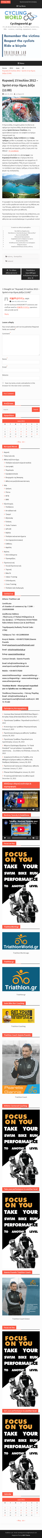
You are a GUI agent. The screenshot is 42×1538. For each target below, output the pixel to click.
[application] (21, 801)
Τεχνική (8, 569)
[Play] (5, 809)
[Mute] (33, 809)
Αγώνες (10, 256)
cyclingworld (20, 94)
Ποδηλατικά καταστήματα (16, 536)
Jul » (23, 442)
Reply (7, 314)
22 (26, 434)
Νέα (5, 485)
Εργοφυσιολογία (12, 474)
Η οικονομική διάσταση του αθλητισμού (19, 776)
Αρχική (6, 452)
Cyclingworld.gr (21, 23)
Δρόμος (8, 488)
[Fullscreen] (37, 809)
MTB (7, 496)
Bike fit (8, 573)
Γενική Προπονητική (13, 566)
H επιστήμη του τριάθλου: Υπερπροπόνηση (20, 727)
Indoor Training (11, 577)
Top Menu (22, 6)
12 (10, 431)
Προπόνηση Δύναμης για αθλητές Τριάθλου (20, 733)
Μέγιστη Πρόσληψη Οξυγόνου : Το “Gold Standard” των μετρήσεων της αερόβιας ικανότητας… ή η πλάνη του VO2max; (18, 748)
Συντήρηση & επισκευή (14, 540)
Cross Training (11, 584)
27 (15, 436)
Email (4, 367)
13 (15, 431)
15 (26, 431)
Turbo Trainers (11, 525)
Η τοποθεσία (14, 151)
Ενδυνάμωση (10, 580)
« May (19, 442)
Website (5, 375)
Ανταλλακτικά (11, 510)
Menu (22, 63)
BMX (7, 499)
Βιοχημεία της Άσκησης (14, 477)
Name (4, 359)
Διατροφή (9, 466)
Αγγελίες (9, 547)
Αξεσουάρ (9, 518)
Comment (6, 333)
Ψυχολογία (10, 470)
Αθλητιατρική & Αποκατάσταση (18, 481)
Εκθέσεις (9, 544)
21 (21, 434)
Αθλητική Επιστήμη (11, 459)
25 (5, 436)
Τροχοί (8, 514)
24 (37, 434)
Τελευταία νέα (9, 456)
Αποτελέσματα (11, 555)
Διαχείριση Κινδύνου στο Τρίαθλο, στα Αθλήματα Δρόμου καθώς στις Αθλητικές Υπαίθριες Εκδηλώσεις (17, 759)
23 (31, 434)
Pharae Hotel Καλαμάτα (13, 772)
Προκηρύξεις (18, 256)
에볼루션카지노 (17, 298)
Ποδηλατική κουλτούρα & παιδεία (18, 463)
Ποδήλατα (9, 507)
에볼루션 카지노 (23, 307)
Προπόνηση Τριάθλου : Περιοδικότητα (18, 720)
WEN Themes (26, 1535)
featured (10, 261)
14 (21, 431)
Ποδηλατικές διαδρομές (15, 588)
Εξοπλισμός (8, 504)
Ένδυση (8, 521)
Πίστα (8, 492)
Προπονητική (9, 563)
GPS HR (8, 529)
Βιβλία (8, 533)
